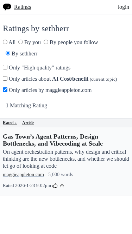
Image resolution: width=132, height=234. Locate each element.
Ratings (22, 7)
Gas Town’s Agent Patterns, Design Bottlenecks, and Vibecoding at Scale (53, 140)
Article (28, 122)
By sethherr (23, 53)
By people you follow (73, 42)
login (123, 7)
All (11, 42)
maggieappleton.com (23, 174)
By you (32, 42)
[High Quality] (62, 185)
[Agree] (55, 185)
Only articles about (62, 79)
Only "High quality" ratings (38, 68)
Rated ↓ (10, 122)
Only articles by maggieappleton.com (49, 90)
